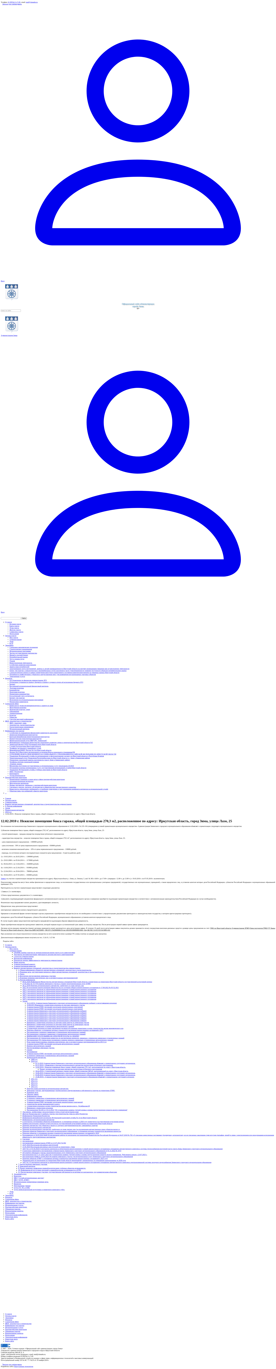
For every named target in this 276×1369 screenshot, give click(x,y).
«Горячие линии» (15, 764)
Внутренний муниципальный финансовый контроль (28, 686)
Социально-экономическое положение (23, 647)
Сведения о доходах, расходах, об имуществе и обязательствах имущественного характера (42, 787)
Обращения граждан (12, 1331)
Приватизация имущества (14, 810)
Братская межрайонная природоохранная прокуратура (29, 737)
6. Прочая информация (13, 806)
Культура (12, 715)
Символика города (16, 632)
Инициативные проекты (14, 1333)
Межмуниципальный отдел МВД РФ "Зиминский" (28, 740)
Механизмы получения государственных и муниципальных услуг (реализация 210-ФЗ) (41, 766)
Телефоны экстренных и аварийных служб (25, 748)
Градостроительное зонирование (21, 727)
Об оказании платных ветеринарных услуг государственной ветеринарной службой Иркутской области (47, 768)
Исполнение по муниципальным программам (26, 700)
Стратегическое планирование (20, 649)
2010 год (8, 812)
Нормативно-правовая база (19, 694)
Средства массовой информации (21, 719)
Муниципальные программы (20, 651)
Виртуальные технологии (23, 1366)
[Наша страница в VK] (3, 1362)
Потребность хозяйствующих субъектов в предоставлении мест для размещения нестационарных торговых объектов (52, 674)
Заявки (3, 879)
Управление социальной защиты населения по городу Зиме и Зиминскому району (39, 760)
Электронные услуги (17, 676)
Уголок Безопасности (17, 775)
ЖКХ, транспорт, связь (17, 723)
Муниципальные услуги (14, 1327)
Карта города (14, 626)
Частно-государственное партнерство (23, 653)
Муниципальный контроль (19, 729)
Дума (11, 641)
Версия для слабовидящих (12, 4)
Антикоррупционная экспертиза (21, 781)
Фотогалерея (14, 634)
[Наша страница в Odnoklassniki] (2, 1362)
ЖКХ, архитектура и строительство (18, 721)
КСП (11, 643)
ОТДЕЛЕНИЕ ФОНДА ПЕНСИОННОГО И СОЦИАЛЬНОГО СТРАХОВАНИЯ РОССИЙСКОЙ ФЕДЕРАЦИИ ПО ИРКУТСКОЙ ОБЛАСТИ (62, 754)
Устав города (14, 628)
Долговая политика (16, 688)
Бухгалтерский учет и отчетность (21, 696)
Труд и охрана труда (16, 659)
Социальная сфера (12, 704)
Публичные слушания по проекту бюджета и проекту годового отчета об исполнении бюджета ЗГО (46, 682)
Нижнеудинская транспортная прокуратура (25, 739)
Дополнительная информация (16, 1337)
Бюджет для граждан (17, 698)
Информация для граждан (14, 731)
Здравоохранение (15, 713)
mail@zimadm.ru (32, 2)
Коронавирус (14, 774)
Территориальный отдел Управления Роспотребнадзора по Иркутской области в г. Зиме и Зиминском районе (49, 758)
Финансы (8, 678)
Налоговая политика (17, 692)
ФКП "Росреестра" (16, 772)
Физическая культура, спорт (19, 709)
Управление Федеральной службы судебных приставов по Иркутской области (38, 770)
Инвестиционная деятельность (20, 663)
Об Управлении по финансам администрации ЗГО (28, 680)
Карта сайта (9, 1341)
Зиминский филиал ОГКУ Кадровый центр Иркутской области (32, 744)
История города (15, 624)
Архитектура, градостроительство (22, 725)
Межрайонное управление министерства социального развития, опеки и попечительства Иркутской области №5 (51, 742)
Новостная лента (11, 1339)
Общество (13, 717)
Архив (7, 808)
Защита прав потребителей (19, 667)
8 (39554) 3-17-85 (14, 2)
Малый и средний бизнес (18, 655)
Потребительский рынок (18, 657)
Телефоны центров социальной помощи (24, 762)
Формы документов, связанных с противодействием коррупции (33, 785)
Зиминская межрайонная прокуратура (23, 735)
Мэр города (13, 638)
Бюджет (12, 684)
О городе (8, 622)
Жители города (15, 630)
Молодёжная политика (17, 707)
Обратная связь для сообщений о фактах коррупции (28, 791)
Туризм (12, 661)
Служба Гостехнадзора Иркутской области (25, 746)
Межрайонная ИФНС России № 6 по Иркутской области (30, 750)
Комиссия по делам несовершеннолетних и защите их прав (31, 706)
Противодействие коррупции (16, 777)
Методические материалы (19, 783)
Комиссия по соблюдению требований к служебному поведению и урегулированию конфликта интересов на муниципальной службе (58, 789)
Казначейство (14, 690)
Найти (24, 618)
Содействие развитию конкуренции (22, 665)
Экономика (9, 645)
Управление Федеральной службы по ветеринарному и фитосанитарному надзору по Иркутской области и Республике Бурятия (56, 756)
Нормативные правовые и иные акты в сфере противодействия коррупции (37, 779)
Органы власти (10, 636)
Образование (14, 711)
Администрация (15, 639)
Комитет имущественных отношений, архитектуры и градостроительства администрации (38, 804)
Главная (8, 798)
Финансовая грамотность (18, 702)
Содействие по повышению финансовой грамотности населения (33, 733)
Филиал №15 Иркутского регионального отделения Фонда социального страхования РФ (42, 752)
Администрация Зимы (9, 335)
